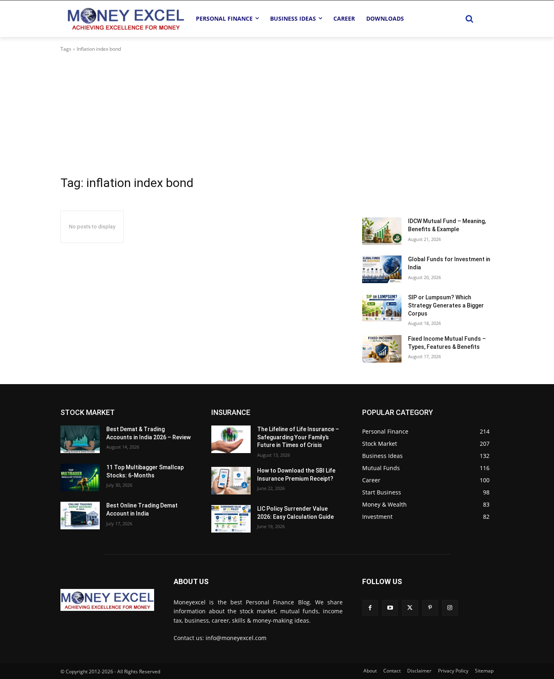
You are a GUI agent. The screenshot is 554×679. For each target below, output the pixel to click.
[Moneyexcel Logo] (125, 18)
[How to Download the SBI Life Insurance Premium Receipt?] (231, 480)
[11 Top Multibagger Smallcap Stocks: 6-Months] (80, 477)
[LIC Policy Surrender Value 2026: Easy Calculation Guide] (231, 519)
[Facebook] (370, 608)
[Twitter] (410, 608)
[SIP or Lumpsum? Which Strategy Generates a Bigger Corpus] (382, 307)
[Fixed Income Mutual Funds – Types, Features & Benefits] (382, 349)
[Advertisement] (277, 114)
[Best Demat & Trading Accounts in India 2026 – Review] (80, 439)
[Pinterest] (430, 608)
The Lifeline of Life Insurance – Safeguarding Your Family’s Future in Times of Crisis (298, 437)
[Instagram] (450, 608)
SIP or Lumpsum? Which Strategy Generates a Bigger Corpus (446, 305)
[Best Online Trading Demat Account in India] (80, 515)
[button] (469, 18)
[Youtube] (390, 608)
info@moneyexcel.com (236, 638)
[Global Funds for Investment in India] (382, 269)
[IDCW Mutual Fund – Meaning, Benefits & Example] (382, 231)
